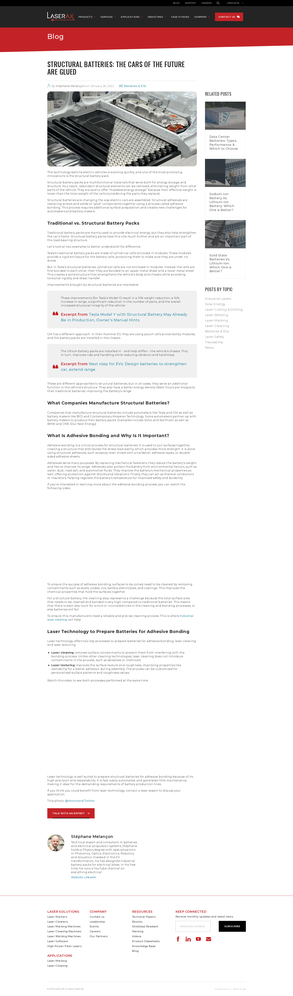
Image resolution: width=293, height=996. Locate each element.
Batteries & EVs (135, 86)
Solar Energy (215, 304)
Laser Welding (216, 315)
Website (77, 877)
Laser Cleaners (57, 921)
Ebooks (137, 921)
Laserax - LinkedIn (188, 939)
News (209, 348)
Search (218, 3)
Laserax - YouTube (198, 939)
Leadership (97, 921)
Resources (142, 912)
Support (190, 3)
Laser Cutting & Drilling (224, 309)
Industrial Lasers (218, 299)
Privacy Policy (222, 989)
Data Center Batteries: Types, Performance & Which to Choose (223, 143)
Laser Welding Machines (64, 936)
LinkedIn (90, 877)
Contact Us (226, 16)
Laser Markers (57, 916)
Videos (136, 936)
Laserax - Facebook (178, 939)
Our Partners (99, 936)
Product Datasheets (146, 941)
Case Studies (180, 16)
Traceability (214, 342)
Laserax (61, 17)
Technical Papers (143, 916)
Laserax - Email (208, 939)
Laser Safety (214, 337)
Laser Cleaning (217, 326)
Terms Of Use (239, 989)
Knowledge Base (144, 946)
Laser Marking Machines (64, 926)
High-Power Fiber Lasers (64, 946)
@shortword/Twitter (79, 800)
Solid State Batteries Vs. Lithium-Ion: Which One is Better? (220, 263)
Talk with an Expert (68, 813)
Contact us (97, 916)
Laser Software (57, 941)
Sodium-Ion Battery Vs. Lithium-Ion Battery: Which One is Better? (221, 202)
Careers (206, 3)
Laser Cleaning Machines (64, 931)
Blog (176, 3)
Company (98, 912)
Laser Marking (216, 320)
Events (94, 926)
